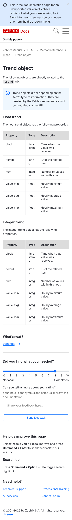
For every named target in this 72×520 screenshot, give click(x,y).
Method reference (51, 50)
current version (37, 17)
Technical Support (14, 489)
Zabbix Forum (51, 496)
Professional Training (55, 489)
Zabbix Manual (12, 50)
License (8, 514)
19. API (31, 50)
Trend (6, 55)
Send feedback (36, 417)
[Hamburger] (65, 31)
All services (10, 496)
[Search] (56, 31)
